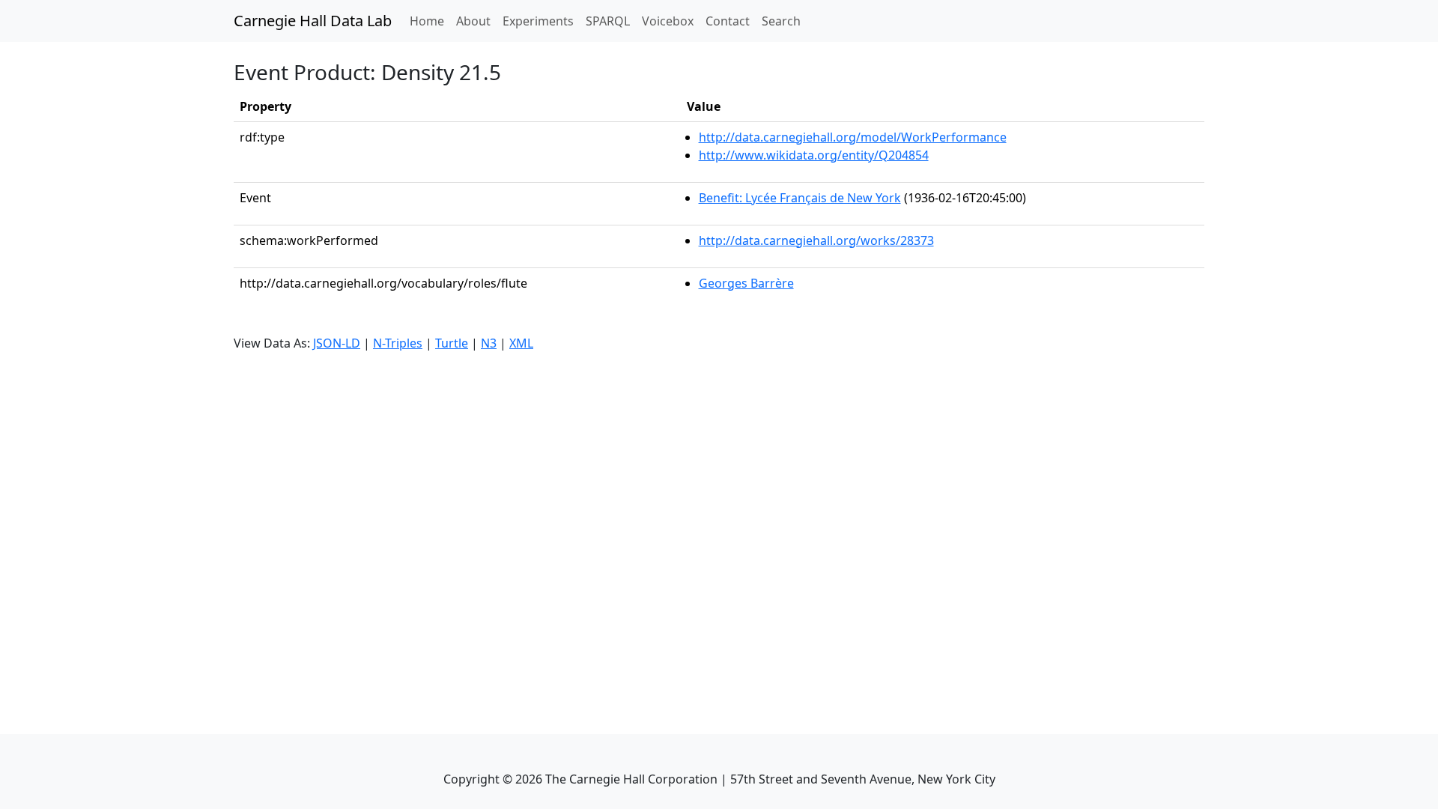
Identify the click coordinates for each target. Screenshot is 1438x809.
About (473, 21)
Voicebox (668, 21)
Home (430, 20)
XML (521, 343)
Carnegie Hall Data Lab (313, 20)
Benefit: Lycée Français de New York (800, 198)
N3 (489, 343)
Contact (728, 21)
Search (781, 21)
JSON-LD (336, 343)
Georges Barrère (746, 283)
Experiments (538, 21)
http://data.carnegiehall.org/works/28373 (816, 240)
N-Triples (397, 343)
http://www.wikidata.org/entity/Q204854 (814, 155)
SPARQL (608, 21)
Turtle (451, 343)
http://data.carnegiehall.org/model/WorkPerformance (853, 137)
